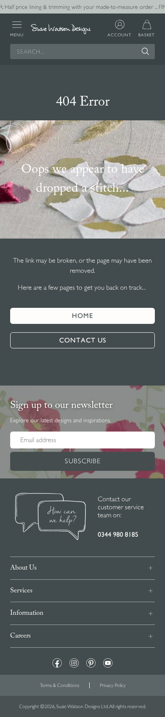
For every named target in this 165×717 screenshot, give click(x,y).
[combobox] (82, 51)
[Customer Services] (50, 517)
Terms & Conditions (59, 685)
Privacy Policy (113, 685)
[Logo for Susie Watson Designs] (60, 29)
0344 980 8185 (118, 534)
